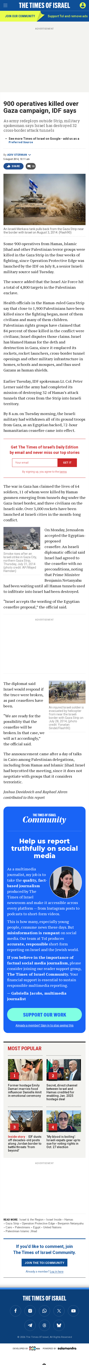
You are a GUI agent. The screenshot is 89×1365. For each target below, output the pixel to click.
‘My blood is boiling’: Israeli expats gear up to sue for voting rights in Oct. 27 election (63, 1142)
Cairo (9, 1227)
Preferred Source (21, 142)
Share (16, 166)
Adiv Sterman (17, 154)
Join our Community (20, 16)
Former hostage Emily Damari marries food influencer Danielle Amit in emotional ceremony (24, 1090)
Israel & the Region (31, 1219)
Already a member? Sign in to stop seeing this (44, 1025)
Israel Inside (54, 1219)
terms (63, 471)
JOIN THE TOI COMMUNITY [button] (44, 1263)
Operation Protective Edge (38, 1223)
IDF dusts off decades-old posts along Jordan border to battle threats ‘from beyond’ (24, 1143)
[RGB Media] (35, 1348)
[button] (83, 5)
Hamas (68, 1219)
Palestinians (22, 1227)
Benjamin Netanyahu (71, 1223)
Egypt (36, 1227)
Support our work (44, 1014)
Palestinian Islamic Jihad (21, 1231)
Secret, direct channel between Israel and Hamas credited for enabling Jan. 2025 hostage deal (61, 1092)
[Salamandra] (67, 1348)
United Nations (52, 1227)
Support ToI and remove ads (68, 16)
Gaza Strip (12, 1223)
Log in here (57, 1271)
